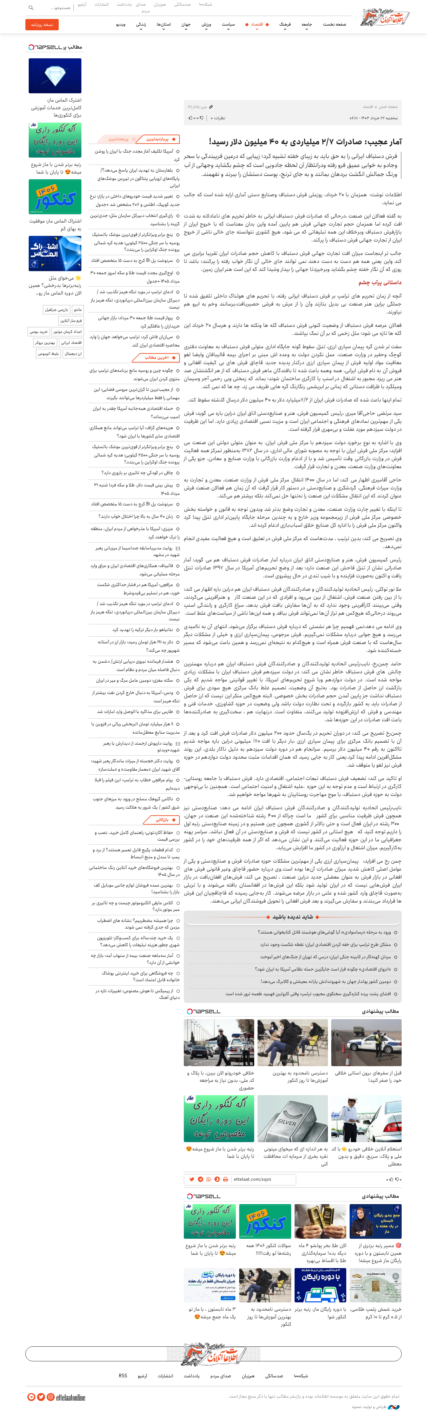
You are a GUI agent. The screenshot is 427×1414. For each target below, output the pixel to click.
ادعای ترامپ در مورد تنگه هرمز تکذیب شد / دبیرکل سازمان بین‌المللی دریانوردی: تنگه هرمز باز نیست (135, 299)
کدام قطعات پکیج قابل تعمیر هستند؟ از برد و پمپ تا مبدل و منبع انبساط (136, 853)
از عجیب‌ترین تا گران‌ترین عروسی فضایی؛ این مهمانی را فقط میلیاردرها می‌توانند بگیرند (137, 393)
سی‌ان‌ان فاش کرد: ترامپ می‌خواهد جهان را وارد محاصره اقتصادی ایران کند (135, 341)
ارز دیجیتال (73, 354)
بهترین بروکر (45, 343)
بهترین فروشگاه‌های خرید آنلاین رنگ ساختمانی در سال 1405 (134, 871)
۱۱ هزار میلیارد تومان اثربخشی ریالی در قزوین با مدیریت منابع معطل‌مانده (135, 728)
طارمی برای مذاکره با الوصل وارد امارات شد (135, 711)
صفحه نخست (334, 24)
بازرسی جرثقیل (56, 310)
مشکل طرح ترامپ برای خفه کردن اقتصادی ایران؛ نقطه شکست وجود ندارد (325, 944)
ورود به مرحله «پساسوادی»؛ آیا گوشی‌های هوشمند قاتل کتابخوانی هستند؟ (324, 932)
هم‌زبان (160, 4)
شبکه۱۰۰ (205, 4)
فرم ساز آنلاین (71, 321)
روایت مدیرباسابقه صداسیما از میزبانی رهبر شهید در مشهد (138, 551)
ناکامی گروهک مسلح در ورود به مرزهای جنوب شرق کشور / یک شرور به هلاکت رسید (136, 803)
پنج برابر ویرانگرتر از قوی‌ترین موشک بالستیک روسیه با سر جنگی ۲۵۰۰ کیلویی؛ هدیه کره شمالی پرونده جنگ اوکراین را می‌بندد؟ (136, 242)
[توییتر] (41, 1397)
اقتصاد (257, 24)
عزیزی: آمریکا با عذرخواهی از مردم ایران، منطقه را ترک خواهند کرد (135, 533)
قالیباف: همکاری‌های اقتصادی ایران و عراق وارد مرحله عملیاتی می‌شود (135, 570)
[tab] (161, 139)
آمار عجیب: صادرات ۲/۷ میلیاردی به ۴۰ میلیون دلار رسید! (305, 142)
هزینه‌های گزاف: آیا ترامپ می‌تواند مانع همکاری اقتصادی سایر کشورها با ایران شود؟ (134, 432)
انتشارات (101, 4)
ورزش (206, 24)
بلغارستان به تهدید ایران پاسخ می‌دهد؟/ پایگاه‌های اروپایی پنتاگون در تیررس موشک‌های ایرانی (138, 178)
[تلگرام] (31, 1397)
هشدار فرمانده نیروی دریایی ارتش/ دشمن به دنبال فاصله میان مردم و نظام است (136, 665)
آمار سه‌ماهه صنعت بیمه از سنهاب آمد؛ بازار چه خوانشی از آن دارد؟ (135, 959)
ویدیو (120, 24)
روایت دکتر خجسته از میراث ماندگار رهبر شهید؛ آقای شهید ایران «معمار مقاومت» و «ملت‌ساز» (135, 765)
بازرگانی (162, 820)
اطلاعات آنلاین (385, 16)
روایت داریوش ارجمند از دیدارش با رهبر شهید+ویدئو (141, 747)
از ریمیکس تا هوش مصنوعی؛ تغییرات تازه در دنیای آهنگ (138, 994)
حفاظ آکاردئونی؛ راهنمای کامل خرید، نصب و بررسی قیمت (137, 836)
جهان (186, 24)
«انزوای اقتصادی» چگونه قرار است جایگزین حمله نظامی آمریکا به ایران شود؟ (323, 969)
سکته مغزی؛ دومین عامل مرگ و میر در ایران (134, 680)
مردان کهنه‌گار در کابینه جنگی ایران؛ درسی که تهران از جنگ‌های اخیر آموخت (325, 957)
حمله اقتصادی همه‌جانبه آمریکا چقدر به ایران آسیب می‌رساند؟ (136, 412)
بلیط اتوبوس (48, 354)
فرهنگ (285, 24)
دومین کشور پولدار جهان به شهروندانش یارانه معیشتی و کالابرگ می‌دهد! (326, 981)
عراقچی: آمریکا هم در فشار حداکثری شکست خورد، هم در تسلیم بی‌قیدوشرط (138, 589)
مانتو (78, 310)
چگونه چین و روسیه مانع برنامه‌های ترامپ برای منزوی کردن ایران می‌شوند (134, 374)
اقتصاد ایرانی (71, 343)
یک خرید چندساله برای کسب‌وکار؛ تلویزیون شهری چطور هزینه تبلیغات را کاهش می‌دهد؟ (138, 941)
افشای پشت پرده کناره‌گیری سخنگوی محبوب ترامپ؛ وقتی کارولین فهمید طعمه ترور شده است (308, 994)
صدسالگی (182, 4)
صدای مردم (143, 7)
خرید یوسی (39, 332)
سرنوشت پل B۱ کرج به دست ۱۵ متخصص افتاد (132, 260)
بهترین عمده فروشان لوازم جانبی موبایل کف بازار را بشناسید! (137, 889)
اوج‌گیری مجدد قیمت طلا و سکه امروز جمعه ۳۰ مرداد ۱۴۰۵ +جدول (135, 277)
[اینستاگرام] (51, 1397)
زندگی (141, 24)
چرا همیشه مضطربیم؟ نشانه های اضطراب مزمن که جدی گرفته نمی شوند (138, 924)
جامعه (307, 24)
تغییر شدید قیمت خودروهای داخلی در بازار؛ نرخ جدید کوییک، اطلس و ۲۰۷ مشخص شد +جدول (135, 200)
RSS (123, 1376)
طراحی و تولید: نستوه (370, 1407)
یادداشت (124, 4)
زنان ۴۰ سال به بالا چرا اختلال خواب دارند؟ (135, 516)
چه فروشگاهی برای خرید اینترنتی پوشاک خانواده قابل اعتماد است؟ (141, 977)
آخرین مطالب (156, 357)
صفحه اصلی (388, 107)
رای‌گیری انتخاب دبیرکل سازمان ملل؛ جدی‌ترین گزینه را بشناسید (135, 220)
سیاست (228, 24)
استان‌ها (164, 24)
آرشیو (82, 4)
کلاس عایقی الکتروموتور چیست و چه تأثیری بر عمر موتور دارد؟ (136, 906)
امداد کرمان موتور (68, 332)
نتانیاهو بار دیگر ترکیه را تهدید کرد (142, 629)
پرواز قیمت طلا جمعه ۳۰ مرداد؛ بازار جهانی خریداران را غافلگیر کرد (139, 322)
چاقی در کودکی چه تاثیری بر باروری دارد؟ (137, 472)
